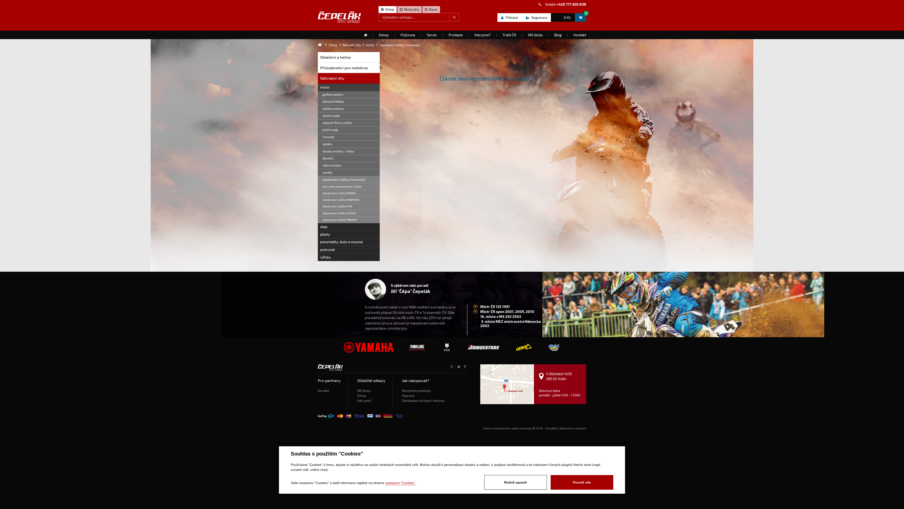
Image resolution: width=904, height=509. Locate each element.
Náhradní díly (332, 78)
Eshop (361, 396)
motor (325, 87)
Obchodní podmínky (416, 391)
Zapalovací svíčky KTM (337, 206)
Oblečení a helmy (335, 57)
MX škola (364, 391)
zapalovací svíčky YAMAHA (340, 219)
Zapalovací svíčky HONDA (339, 193)
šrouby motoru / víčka (338, 151)
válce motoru (332, 165)
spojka (327, 144)
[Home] (365, 35)
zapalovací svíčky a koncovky (344, 179)
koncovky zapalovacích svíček (342, 186)
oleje (323, 227)
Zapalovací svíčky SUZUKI (339, 213)
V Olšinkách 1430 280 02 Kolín (559, 376)
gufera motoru (333, 94)
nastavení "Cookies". (400, 483)
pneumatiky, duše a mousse (341, 242)
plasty (325, 234)
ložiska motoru (333, 109)
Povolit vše (582, 482)
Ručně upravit (515, 482)
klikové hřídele (333, 101)
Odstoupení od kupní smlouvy (423, 400)
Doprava (408, 396)
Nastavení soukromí (573, 428)
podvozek (327, 249)
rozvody (328, 137)
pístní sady (330, 130)
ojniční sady (331, 116)
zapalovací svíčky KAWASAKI (341, 199)
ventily (327, 172)
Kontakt (323, 391)
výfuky (325, 257)
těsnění (328, 158)
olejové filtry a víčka (337, 123)
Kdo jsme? (364, 400)
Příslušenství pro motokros (344, 68)
